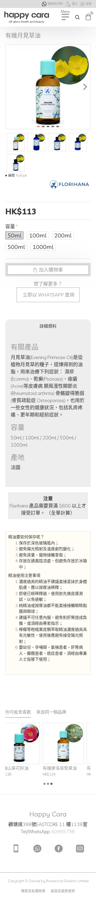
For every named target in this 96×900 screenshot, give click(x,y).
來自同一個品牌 (51, 712)
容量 (10, 226)
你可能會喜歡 (18, 712)
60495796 (63, 831)
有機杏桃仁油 (67, 768)
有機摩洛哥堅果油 (27, 768)
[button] (11, 86)
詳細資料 (48, 326)
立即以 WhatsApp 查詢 (48, 295)
